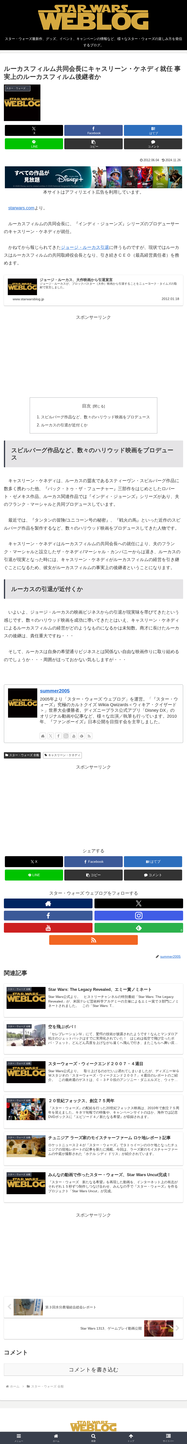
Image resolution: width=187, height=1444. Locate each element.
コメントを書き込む (94, 1370)
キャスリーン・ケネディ (64, 755)
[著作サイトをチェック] (43, 736)
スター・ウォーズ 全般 (24, 755)
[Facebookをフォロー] (58, 736)
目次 (86, 405)
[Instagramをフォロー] (66, 736)
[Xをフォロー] (50, 736)
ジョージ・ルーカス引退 (85, 247)
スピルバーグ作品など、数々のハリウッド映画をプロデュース (95, 417)
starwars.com (21, 208)
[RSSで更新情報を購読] (89, 736)
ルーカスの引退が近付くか (64, 425)
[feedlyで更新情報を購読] (81, 736)
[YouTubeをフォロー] (74, 736)
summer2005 (55, 691)
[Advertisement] (93, 355)
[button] (93, 143)
